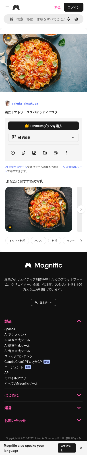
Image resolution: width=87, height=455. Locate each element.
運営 (8, 407)
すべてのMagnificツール (21, 383)
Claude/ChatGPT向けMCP (26, 361)
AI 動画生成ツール (17, 345)
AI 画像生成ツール (16, 167)
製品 (8, 321)
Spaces (9, 329)
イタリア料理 (17, 240)
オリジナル (30, 38)
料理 (54, 240)
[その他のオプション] (66, 152)
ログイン (73, 7)
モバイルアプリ (15, 378)
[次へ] (81, 209)
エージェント (17, 367)
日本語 (43, 302)
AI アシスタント (15, 334)
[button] (43, 302)
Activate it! (66, 448)
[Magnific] (43, 266)
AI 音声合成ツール (17, 350)
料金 (57, 7)
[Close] (80, 448)
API (6, 372)
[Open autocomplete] (10, 19)
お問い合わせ (15, 420)
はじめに (11, 394)
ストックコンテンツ (18, 356)
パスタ (39, 240)
